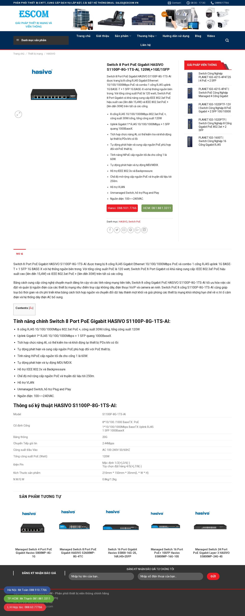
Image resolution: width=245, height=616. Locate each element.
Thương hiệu (145, 36)
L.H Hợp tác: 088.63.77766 (24, 607)
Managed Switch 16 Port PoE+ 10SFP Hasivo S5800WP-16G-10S (167, 553)
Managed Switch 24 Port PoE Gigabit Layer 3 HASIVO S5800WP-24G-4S (211, 553)
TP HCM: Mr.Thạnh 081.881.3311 (28, 598)
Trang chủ (83, 36)
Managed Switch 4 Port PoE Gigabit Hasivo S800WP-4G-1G (33, 553)
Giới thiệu (102, 36)
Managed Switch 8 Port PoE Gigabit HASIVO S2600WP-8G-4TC (78, 553)
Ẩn (31, 308)
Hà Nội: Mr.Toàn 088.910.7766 (27, 590)
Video (211, 36)
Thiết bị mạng (35, 53)
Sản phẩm (121, 36)
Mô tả (19, 253)
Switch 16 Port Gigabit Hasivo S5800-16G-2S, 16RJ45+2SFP (122, 553)
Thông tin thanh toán (41, 253)
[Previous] (13, 534)
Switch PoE (134, 221)
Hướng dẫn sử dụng (176, 36)
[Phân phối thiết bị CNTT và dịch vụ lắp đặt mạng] (38, 18)
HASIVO (51, 53)
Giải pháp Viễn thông (202, 64)
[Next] (231, 534)
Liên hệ (145, 45)
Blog (198, 36)
